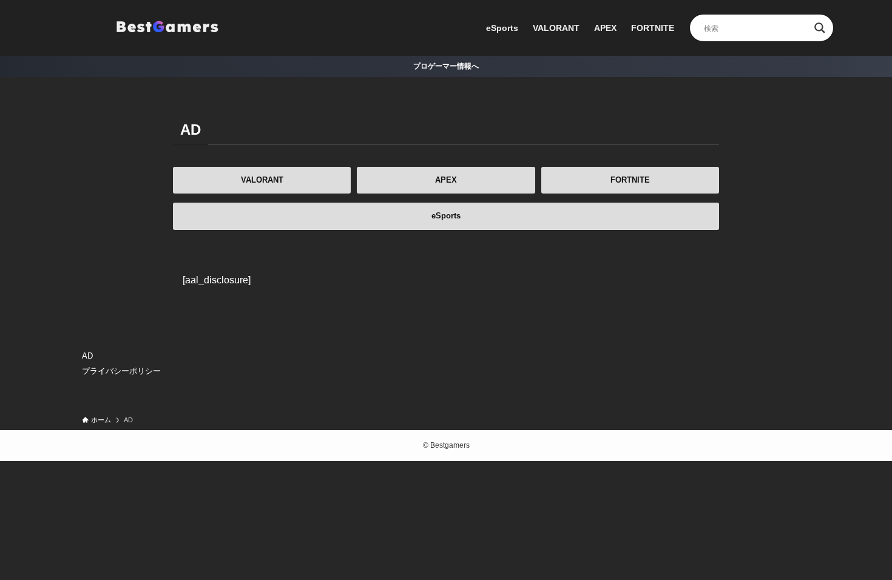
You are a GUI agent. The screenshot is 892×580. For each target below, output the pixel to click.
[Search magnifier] (819, 27)
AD (87, 355)
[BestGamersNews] (167, 28)
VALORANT (262, 179)
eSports (446, 215)
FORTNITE (630, 179)
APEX (446, 179)
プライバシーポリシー (121, 371)
